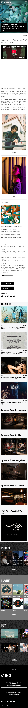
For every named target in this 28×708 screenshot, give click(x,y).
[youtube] (11, 297)
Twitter (14, 237)
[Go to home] (6, 2)
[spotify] (2, 297)
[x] (5, 297)
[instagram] (14, 297)
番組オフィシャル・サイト (7, 275)
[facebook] (8, 297)
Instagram (18, 237)
